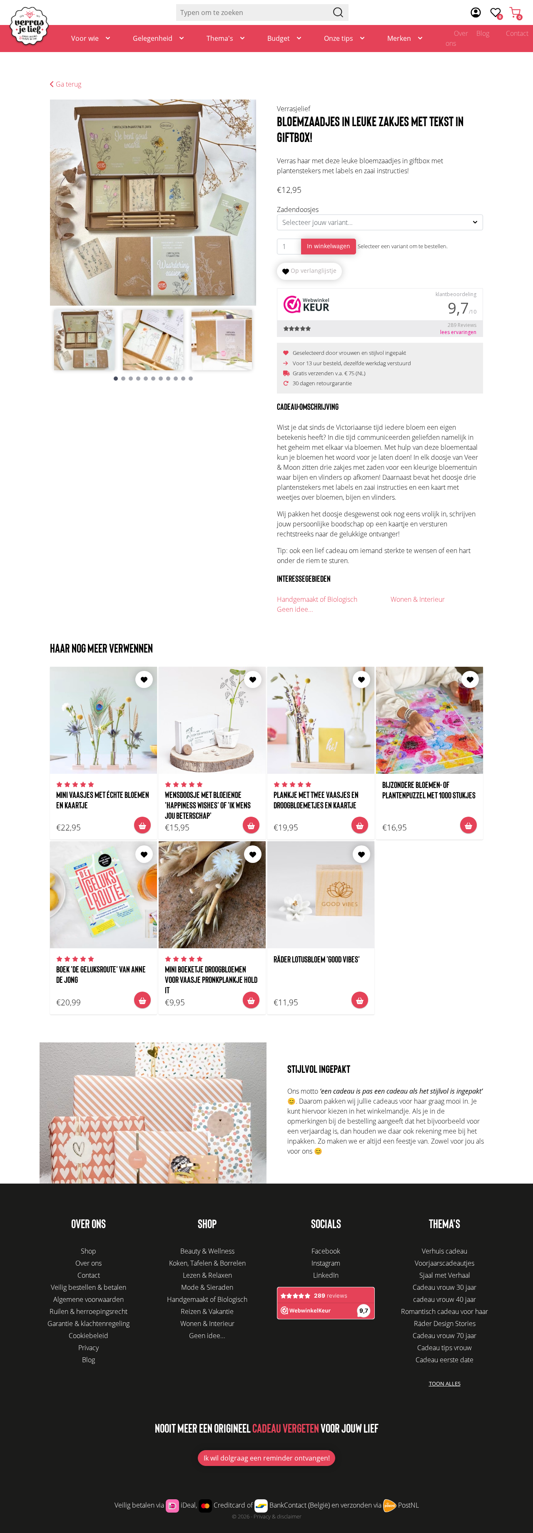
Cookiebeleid (88, 1335)
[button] (116, 378)
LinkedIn (326, 1275)
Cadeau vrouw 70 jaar (444, 1335)
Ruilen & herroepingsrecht (88, 1311)
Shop (88, 1251)
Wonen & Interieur (418, 599)
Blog (482, 33)
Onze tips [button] (338, 38)
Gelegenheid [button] (152, 38)
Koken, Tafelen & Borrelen (207, 1263)
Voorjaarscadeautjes (444, 1263)
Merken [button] (399, 38)
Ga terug (67, 84)
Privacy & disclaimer (277, 1516)
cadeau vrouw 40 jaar (444, 1299)
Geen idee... (295, 609)
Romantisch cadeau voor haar (444, 1311)
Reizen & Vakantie (207, 1311)
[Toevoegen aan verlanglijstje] (144, 679)
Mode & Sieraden (207, 1287)
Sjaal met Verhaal (444, 1275)
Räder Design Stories (445, 1323)
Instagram (325, 1263)
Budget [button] (278, 38)
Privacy (88, 1347)
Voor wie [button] (85, 38)
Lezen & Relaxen (207, 1275)
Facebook (325, 1251)
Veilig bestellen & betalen (88, 1287)
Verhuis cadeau (444, 1251)
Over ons (457, 38)
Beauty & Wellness (207, 1251)
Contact (88, 1275)
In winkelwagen (328, 246)
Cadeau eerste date (444, 1359)
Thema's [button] (220, 38)
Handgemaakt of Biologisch (317, 599)
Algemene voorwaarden (88, 1299)
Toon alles (445, 1383)
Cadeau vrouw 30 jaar (444, 1287)
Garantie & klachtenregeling (88, 1323)
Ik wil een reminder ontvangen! (267, 1458)
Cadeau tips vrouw (444, 1347)
